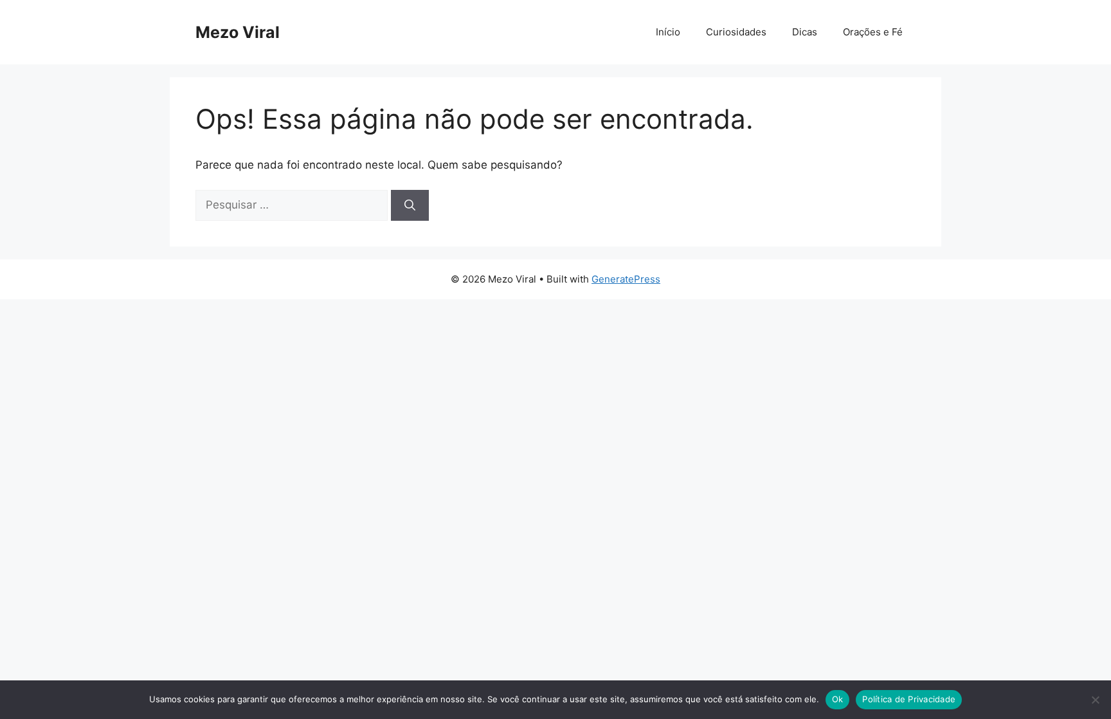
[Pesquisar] (410, 205)
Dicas (804, 32)
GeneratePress (626, 279)
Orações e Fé (873, 32)
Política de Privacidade (908, 699)
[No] (1094, 699)
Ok (838, 699)
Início (668, 32)
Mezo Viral (237, 32)
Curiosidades (736, 32)
